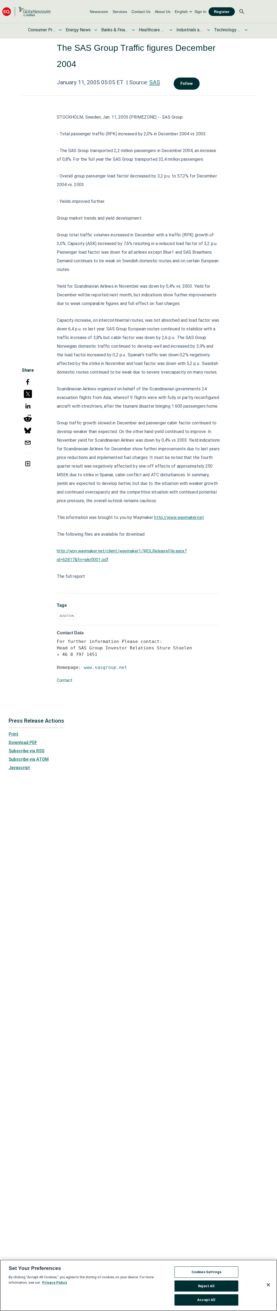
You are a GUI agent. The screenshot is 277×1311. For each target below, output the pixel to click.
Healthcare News (152, 29)
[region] (138, 1285)
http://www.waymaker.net (179, 517)
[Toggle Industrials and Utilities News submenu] (208, 30)
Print (13, 734)
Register (221, 11)
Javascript (19, 767)
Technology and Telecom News (227, 29)
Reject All (206, 1286)
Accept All (206, 1300)
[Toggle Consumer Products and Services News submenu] (60, 30)
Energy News (78, 29)
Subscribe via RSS (26, 750)
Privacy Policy (54, 1282)
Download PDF (23, 742)
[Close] (268, 1285)
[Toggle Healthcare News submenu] (171, 30)
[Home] (26, 11)
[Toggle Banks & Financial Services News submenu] (133, 30)
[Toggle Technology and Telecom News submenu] (246, 30)
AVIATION (66, 616)
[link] (99, 11)
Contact (64, 680)
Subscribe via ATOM (29, 759)
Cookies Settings (206, 1272)
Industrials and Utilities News (189, 29)
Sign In (200, 11)
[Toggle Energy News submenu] (95, 30)
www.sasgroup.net (105, 667)
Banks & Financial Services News (114, 29)
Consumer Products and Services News (41, 29)
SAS (154, 82)
